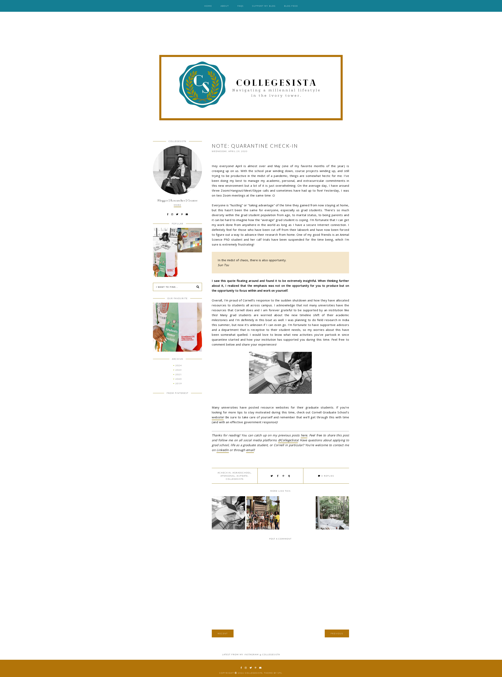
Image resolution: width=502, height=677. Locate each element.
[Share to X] (272, 476)
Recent (223, 633)
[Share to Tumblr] (289, 476)
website (218, 417)
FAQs (240, 6)
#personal (228, 476)
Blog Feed (291, 6)
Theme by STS (273, 673)
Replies (327, 476)
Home (208, 6)
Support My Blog (264, 6)
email (250, 450)
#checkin (224, 472)
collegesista (235, 479)
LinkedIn (222, 450)
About (225, 6)
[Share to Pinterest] (284, 476)
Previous (337, 633)
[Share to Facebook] (278, 476)
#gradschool (242, 472)
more (177, 205)
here (304, 435)
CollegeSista (254, 673)
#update (242, 476)
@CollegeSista (288, 440)
